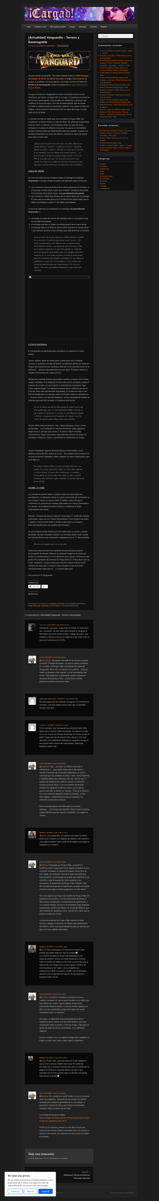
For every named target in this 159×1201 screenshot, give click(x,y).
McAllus (42, 833)
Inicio (29, 27)
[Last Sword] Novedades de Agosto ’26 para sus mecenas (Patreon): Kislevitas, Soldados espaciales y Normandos (116, 133)
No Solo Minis (104, 178)
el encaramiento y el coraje (57, 81)
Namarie (102, 90)
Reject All (30, 1191)
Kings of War (32, 606)
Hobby (102, 171)
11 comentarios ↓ (63, 46)
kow (38, 606)
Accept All (45, 1191)
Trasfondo (103, 186)
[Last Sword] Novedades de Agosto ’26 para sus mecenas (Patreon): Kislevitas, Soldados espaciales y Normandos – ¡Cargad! (116, 62)
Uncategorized (105, 188)
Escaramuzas (81, 603)
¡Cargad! (103, 164)
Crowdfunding (104, 169)
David (43, 835)
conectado (46, 1158)
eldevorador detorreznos (47, 699)
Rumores (103, 183)
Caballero (45, 766)
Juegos (72, 27)
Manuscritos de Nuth (58, 27)
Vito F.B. (103, 109)
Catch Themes (129, 1193)
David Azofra (51, 46)
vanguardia (44, 606)
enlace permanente (72, 606)
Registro (104, 27)
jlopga (102, 104)
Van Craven (46, 660)
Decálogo (82, 27)
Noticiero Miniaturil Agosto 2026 (117, 77)
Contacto (93, 27)
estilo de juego (81, 75)
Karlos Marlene (105, 73)
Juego (102, 174)
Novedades (103, 181)
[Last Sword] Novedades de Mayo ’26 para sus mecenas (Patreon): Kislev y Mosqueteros (115, 67)
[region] (30, 1184)
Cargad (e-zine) (40, 27)
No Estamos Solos (106, 176)
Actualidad (52, 603)
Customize (15, 1191)
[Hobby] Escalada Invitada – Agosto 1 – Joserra (116, 145)
